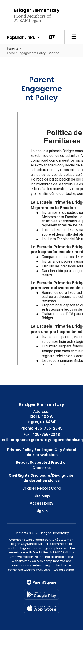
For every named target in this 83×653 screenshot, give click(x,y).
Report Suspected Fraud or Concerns (41, 465)
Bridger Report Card (41, 488)
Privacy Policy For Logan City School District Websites (41, 452)
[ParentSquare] (42, 582)
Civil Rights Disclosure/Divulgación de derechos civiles (41, 478)
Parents (12, 48)
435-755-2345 (48, 428)
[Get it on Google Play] (41, 594)
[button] (23, 37)
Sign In (42, 510)
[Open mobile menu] (74, 37)
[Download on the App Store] (41, 608)
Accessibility (41, 503)
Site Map (41, 496)
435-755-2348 (46, 434)
